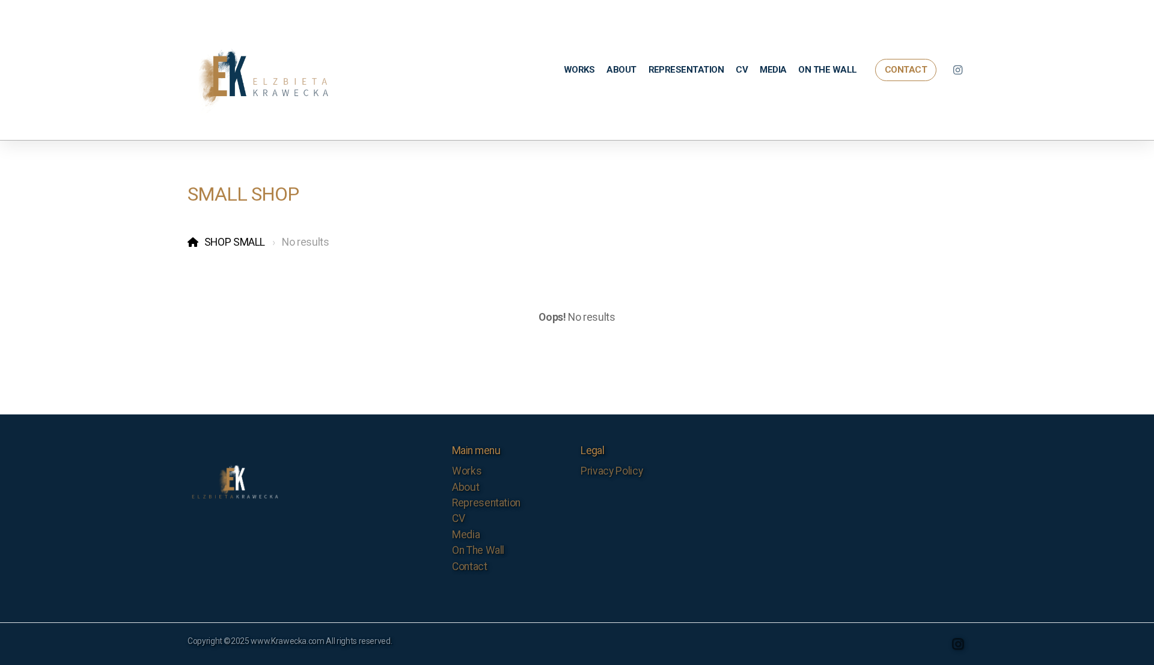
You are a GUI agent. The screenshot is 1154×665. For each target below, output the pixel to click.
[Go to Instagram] (957, 70)
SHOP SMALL (234, 242)
